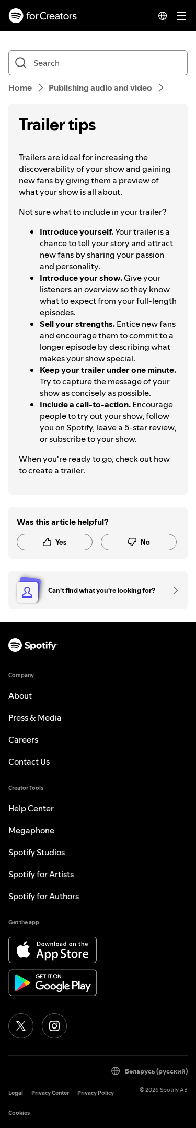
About (20, 695)
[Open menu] (181, 15)
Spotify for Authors (43, 896)
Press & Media (35, 717)
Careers (23, 739)
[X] (20, 1025)
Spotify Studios (36, 852)
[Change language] (162, 15)
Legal (15, 1093)
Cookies (19, 1113)
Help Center (31, 808)
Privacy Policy (95, 1093)
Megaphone (31, 830)
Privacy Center (50, 1093)
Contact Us (29, 761)
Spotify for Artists (41, 874)
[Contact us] (172, 590)
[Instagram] (54, 1025)
